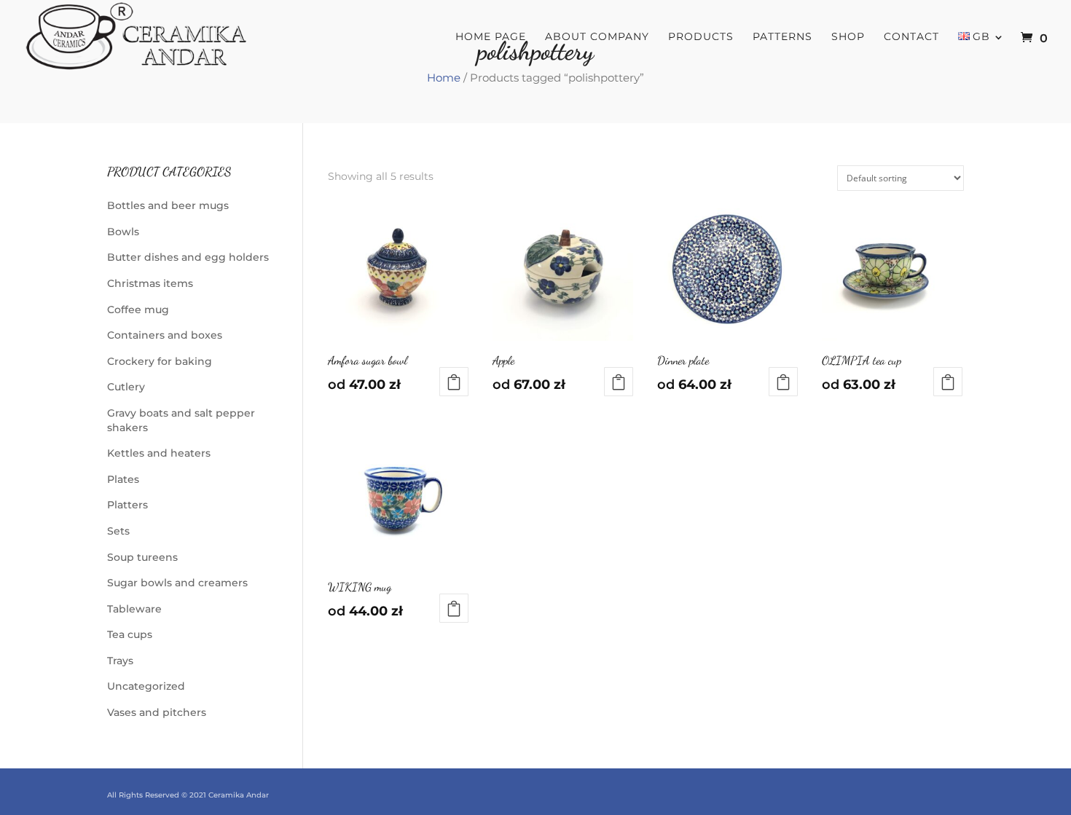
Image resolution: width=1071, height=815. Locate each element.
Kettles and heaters (159, 453)
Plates (123, 479)
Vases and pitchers (156, 712)
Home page (490, 37)
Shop (848, 37)
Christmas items (150, 283)
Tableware (134, 608)
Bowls (123, 231)
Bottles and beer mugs (168, 205)
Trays (120, 660)
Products (701, 37)
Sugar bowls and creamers (177, 582)
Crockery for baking (159, 361)
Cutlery (126, 386)
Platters (127, 504)
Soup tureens (142, 557)
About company (597, 37)
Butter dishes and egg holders (188, 257)
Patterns (782, 37)
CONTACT (911, 37)
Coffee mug (138, 309)
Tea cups (129, 634)
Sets (118, 531)
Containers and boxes (164, 335)
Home (443, 77)
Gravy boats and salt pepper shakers (181, 420)
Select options (453, 381)
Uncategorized (146, 686)
